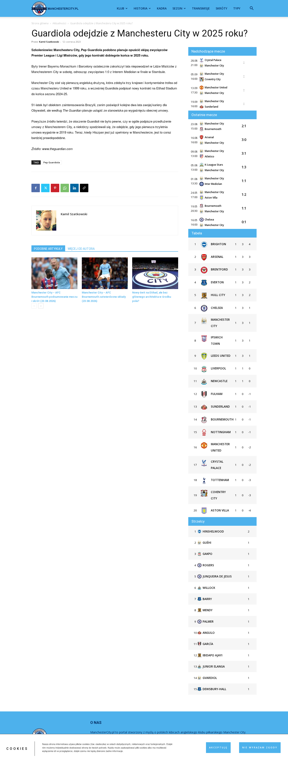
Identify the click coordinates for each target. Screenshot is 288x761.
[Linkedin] (74, 188)
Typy (236, 8)
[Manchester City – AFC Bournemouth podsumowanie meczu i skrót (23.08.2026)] (54, 273)
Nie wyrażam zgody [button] (259, 747)
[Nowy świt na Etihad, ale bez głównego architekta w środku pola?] (155, 273)
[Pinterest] (55, 188)
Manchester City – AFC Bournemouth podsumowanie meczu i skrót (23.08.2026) (54, 297)
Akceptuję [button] (218, 747)
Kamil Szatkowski (49, 41)
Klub (120, 8)
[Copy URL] (84, 188)
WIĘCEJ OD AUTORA (81, 248)
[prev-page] (34, 305)
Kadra (162, 8)
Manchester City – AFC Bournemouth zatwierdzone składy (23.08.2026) (104, 297)
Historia (140, 8)
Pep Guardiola (51, 162)
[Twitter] (45, 188)
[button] (251, 9)
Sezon (177, 8)
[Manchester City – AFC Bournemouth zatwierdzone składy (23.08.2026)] (105, 273)
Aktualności (59, 23)
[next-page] (40, 305)
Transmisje (201, 8)
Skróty (221, 8)
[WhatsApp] (65, 188)
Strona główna (39, 23)
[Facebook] (35, 188)
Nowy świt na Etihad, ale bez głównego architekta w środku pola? (151, 297)
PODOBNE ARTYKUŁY (48, 248)
